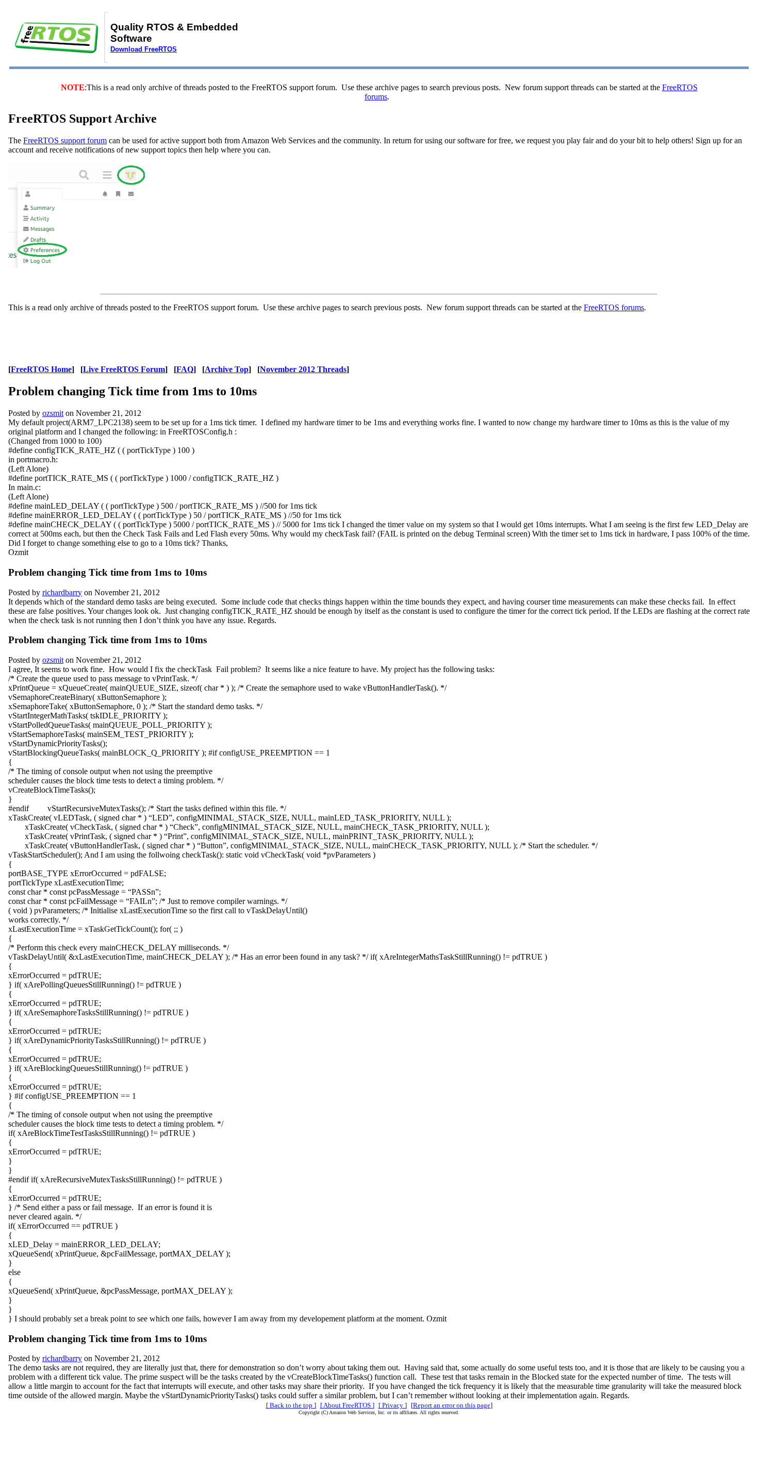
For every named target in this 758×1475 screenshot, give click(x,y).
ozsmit (52, 413)
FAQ (184, 369)
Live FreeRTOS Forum (124, 369)
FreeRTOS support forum (65, 140)
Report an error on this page (451, 1405)
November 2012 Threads (303, 369)
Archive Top (227, 369)
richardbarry (62, 592)
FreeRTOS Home (41, 369)
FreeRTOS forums (614, 307)
